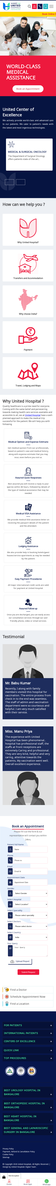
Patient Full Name (15, 844)
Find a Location (19, 1003)
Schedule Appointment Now (27, 996)
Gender (10, 888)
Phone (10, 855)
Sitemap (6, 1157)
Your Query (12, 943)
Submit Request (28, 972)
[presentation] (9, 182)
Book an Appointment (27, 88)
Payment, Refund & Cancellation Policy (19, 1151)
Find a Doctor (18, 989)
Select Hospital (14, 899)
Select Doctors (14, 921)
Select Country (14, 932)
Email (9, 866)
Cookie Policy (8, 1154)
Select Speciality (14, 910)
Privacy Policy (8, 1149)
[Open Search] (29, 6)
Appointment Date (16, 877)
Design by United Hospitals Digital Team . (20, 1167)
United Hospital (33, 415)
